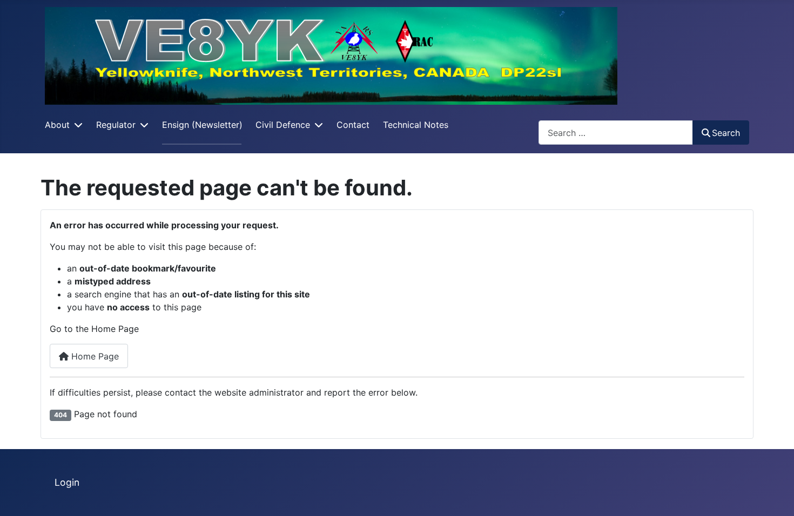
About (57, 124)
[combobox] (616, 132)
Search (726, 132)
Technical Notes (415, 124)
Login (67, 482)
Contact (353, 124)
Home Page (94, 356)
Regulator (116, 124)
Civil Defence (282, 124)
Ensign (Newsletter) (202, 124)
